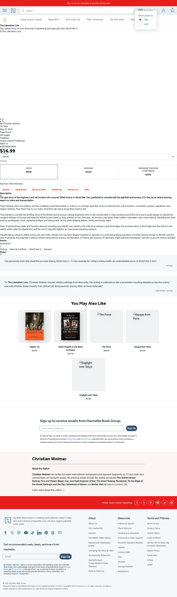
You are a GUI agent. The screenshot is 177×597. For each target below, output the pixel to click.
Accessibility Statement (99, 555)
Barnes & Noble (39, 189)
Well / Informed (95, 19)
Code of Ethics (153, 537)
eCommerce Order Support (130, 537)
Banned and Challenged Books (99, 544)
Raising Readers (125, 566)
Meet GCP (53, 19)
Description (6, 193)
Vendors (121, 561)
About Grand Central (31, 19)
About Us (92, 523)
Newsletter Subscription (99, 537)
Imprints (92, 532)
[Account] (163, 10)
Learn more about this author (47, 490)
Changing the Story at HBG (100, 550)
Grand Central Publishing (12, 140)
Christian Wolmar (11, 123)
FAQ (120, 556)
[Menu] (5, 10)
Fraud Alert (152, 555)
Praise (3, 252)
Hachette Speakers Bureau (130, 542)
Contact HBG (124, 552)
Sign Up (131, 428)
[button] (88, 120)
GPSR (150, 564)
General (47, 249)
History (3, 249)
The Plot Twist (117, 19)
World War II (35, 249)
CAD (146, 24)
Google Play (57, 189)
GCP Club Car (73, 19)
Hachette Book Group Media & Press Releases (98, 563)
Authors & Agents (126, 523)
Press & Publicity (96, 570)
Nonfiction (5, 243)
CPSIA (150, 559)
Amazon (5, 189)
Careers (121, 547)
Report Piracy (153, 550)
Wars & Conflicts (18, 249)
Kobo (87, 189)
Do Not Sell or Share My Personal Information (158, 544)
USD (146, 19)
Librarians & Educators (128, 532)
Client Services (125, 528)
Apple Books (20, 189)
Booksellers (123, 571)
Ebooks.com (73, 189)
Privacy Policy (153, 528)
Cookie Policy (153, 532)
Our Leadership (95, 528)
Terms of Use (153, 523)
